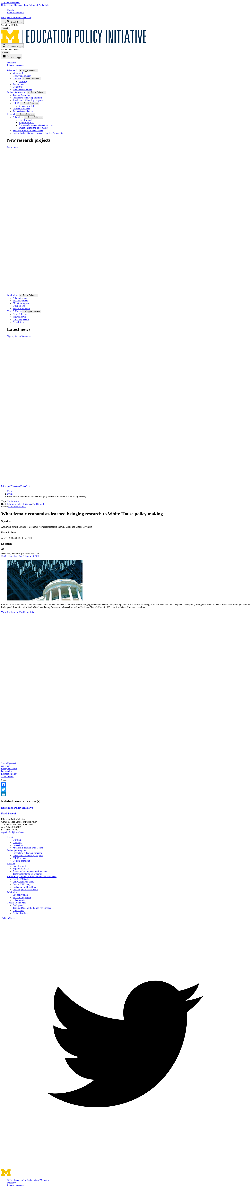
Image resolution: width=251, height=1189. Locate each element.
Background (18, 905)
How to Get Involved (22, 89)
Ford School (38, 504)
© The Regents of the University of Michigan (28, 1180)
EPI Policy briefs (20, 300)
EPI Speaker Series (17, 506)
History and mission (22, 76)
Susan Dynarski (8, 763)
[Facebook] (125, 784)
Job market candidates (23, 111)
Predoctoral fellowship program (27, 97)
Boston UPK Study (22, 884)
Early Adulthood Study (23, 881)
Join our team (19, 84)
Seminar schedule (27, 106)
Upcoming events (21, 319)
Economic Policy (9, 774)
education (5, 766)
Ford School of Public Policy (37, 5)
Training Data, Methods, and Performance (32, 908)
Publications (12, 295)
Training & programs (16, 92)
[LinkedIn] (125, 794)
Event (9, 494)
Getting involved (20, 913)
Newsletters (18, 322)
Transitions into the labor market (33, 128)
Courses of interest (21, 108)
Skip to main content (10, 2)
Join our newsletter (15, 12)
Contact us (18, 87)
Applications (18, 910)
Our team (17, 78)
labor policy (6, 771)
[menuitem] (128, 10)
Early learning (25, 120)
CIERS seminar (20, 858)
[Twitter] (125, 789)
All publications (20, 298)
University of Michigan (12, 5)
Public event (13, 501)
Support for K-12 (26, 122)
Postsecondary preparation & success (35, 125)
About (10, 837)
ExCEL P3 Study (21, 879)
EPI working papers (22, 897)
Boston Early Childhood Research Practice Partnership (38, 133)
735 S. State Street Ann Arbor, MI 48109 (20, 556)
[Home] (73, 42)
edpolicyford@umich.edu (13, 832)
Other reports (19, 306)
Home (10, 491)
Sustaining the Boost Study (25, 887)
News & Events (14, 311)
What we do (12, 70)
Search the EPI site (9, 25)
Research (11, 114)
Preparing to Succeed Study (25, 889)
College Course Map (16, 902)
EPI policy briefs (20, 895)
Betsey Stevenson (9, 768)
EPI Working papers (22, 303)
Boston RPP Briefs (21, 308)
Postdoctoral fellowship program (28, 100)
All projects (18, 117)
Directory (11, 10)
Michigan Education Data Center (16, 17)
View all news (19, 317)
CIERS (16, 103)
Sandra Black (7, 776)
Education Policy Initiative (19, 504)
